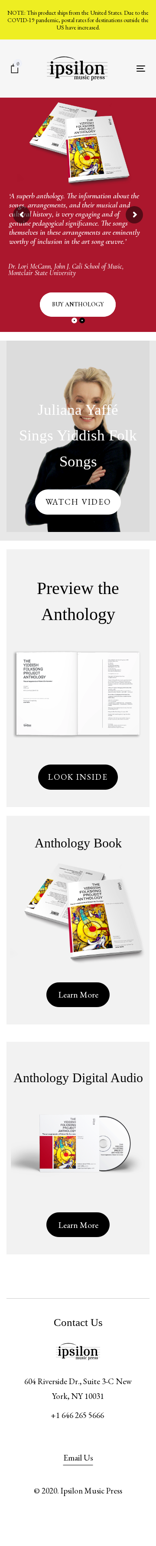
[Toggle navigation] (140, 68)
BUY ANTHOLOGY (78, 304)
